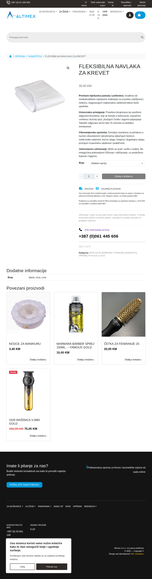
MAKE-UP (92, 13)
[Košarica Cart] (140, 15)
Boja (81, 163)
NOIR (99, 15)
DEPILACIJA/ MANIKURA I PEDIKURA (106, 253)
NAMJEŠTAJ (35, 56)
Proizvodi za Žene (96, 256)
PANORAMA (79, 11)
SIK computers (137, 554)
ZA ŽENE (63, 11)
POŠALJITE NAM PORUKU (24, 485)
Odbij (22, 567)
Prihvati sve (51, 567)
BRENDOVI (116, 11)
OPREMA (105, 13)
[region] (38, 555)
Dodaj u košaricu (124, 176)
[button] (68, 68)
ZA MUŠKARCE (47, 11)
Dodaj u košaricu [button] (38, 359)
